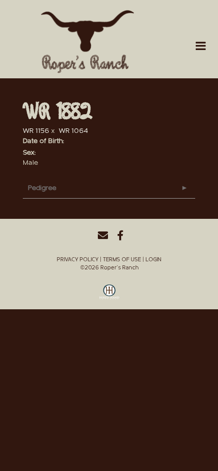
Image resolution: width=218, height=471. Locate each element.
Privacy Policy (77, 259)
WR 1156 (36, 131)
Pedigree (42, 188)
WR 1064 (73, 131)
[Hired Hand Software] (109, 296)
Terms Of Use (122, 259)
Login (153, 259)
